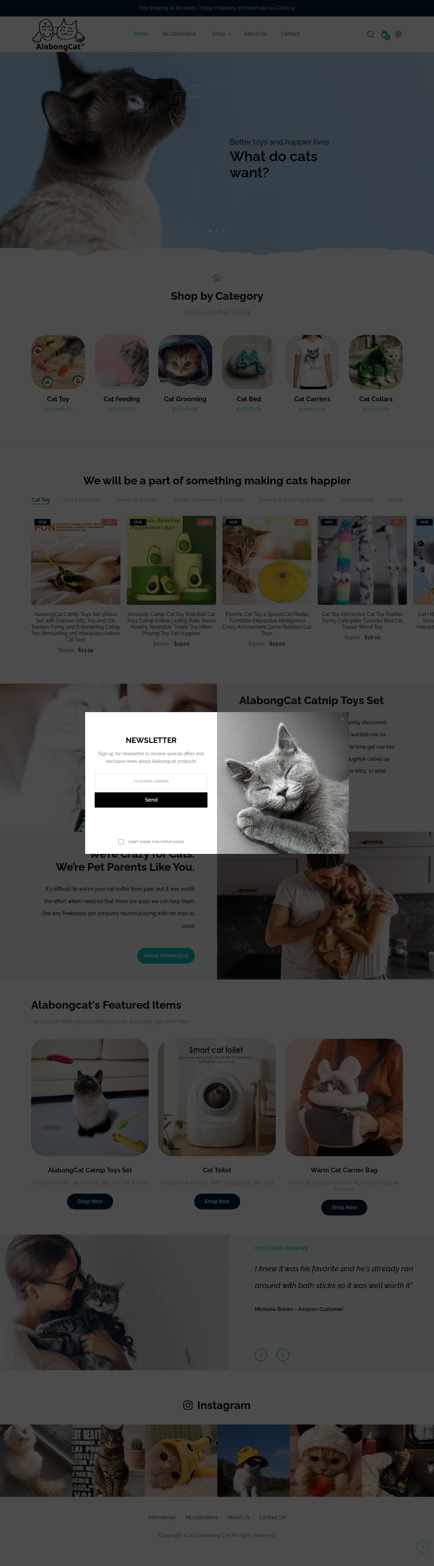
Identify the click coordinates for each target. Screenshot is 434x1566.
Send (151, 800)
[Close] (342, 717)
